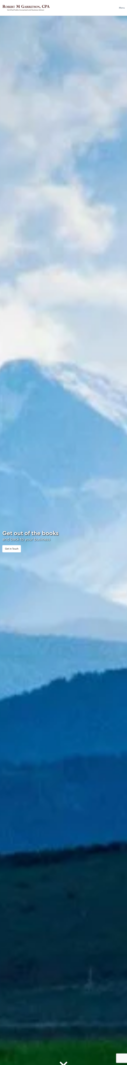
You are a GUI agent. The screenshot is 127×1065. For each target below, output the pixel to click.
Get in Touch (11, 548)
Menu (122, 7)
